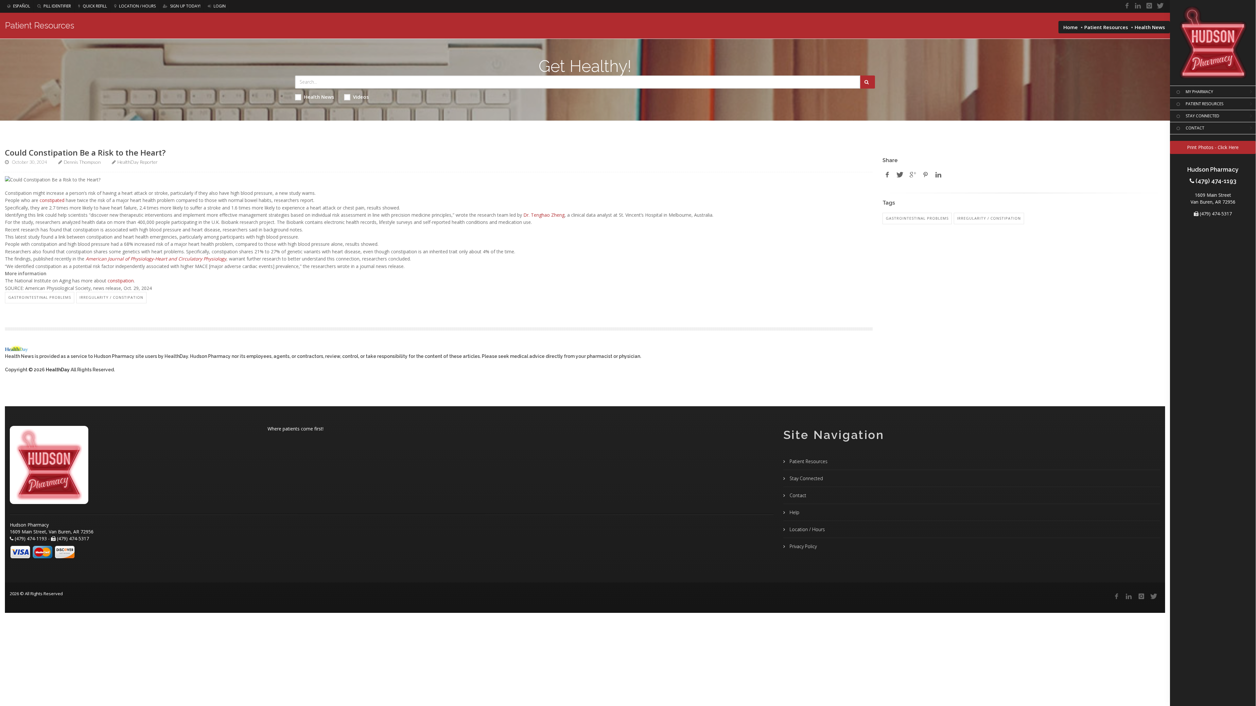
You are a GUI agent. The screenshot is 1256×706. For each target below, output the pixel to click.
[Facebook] (1127, 6)
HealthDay (58, 369)
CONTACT (1195, 128)
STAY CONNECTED (1202, 116)
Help (793, 512)
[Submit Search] (867, 82)
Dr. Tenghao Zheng (544, 215)
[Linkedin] (1138, 6)
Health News (319, 96)
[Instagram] (1149, 6)
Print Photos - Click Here (1213, 147)
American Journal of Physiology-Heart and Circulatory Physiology (156, 259)
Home (1070, 27)
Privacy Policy (802, 546)
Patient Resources (1106, 27)
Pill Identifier (57, 6)
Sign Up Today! (185, 6)
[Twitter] (1160, 6)
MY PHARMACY (1199, 91)
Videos (361, 96)
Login (219, 6)
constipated (52, 200)
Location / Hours (137, 6)
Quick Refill (94, 6)
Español (21, 6)
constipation (121, 280)
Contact (797, 495)
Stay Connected (805, 478)
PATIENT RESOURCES (1204, 104)
